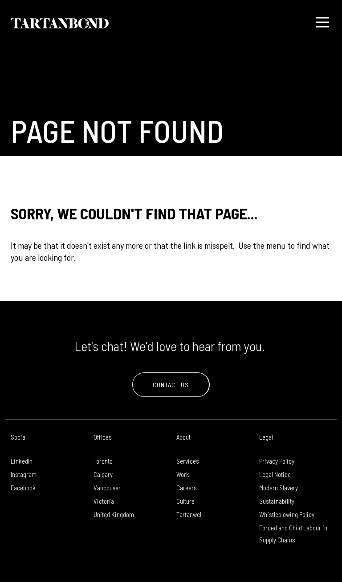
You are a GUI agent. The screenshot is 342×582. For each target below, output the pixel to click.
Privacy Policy (276, 461)
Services (187, 461)
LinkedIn (22, 461)
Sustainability (276, 501)
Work (182, 474)
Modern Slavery (278, 488)
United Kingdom (114, 514)
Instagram (24, 474)
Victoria (104, 501)
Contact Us (171, 384)
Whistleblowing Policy (286, 514)
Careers (186, 488)
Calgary (103, 474)
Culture (185, 501)
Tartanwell (189, 514)
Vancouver (107, 488)
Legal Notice (275, 474)
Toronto (103, 461)
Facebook (23, 488)
